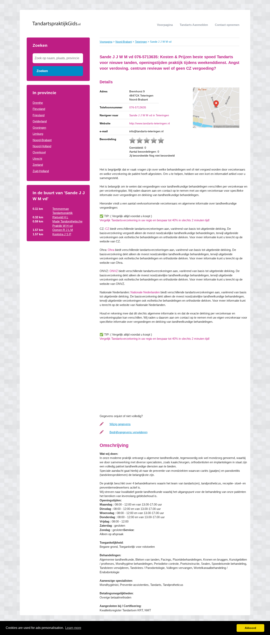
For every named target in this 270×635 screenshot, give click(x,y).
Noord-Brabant (42, 140)
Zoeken (42, 71)
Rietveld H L (60, 217)
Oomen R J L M (62, 230)
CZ (107, 228)
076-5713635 (137, 107)
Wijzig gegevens (120, 424)
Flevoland (39, 109)
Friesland (38, 115)
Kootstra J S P (61, 234)
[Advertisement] (58, 274)
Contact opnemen (227, 24)
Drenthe (38, 102)
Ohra (111, 249)
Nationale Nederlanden (145, 292)
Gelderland (40, 121)
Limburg (38, 133)
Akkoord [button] (250, 627)
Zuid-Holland (41, 171)
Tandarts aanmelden (194, 24)
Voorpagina (165, 24)
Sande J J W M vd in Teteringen (149, 115)
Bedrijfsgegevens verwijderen (128, 432)
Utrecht (37, 158)
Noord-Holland (42, 146)
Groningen (39, 127)
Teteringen (141, 41)
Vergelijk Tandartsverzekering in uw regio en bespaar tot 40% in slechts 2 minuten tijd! (155, 220)
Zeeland (38, 164)
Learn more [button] (73, 627)
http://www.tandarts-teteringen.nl (149, 123)
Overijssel (39, 152)
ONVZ (114, 271)
